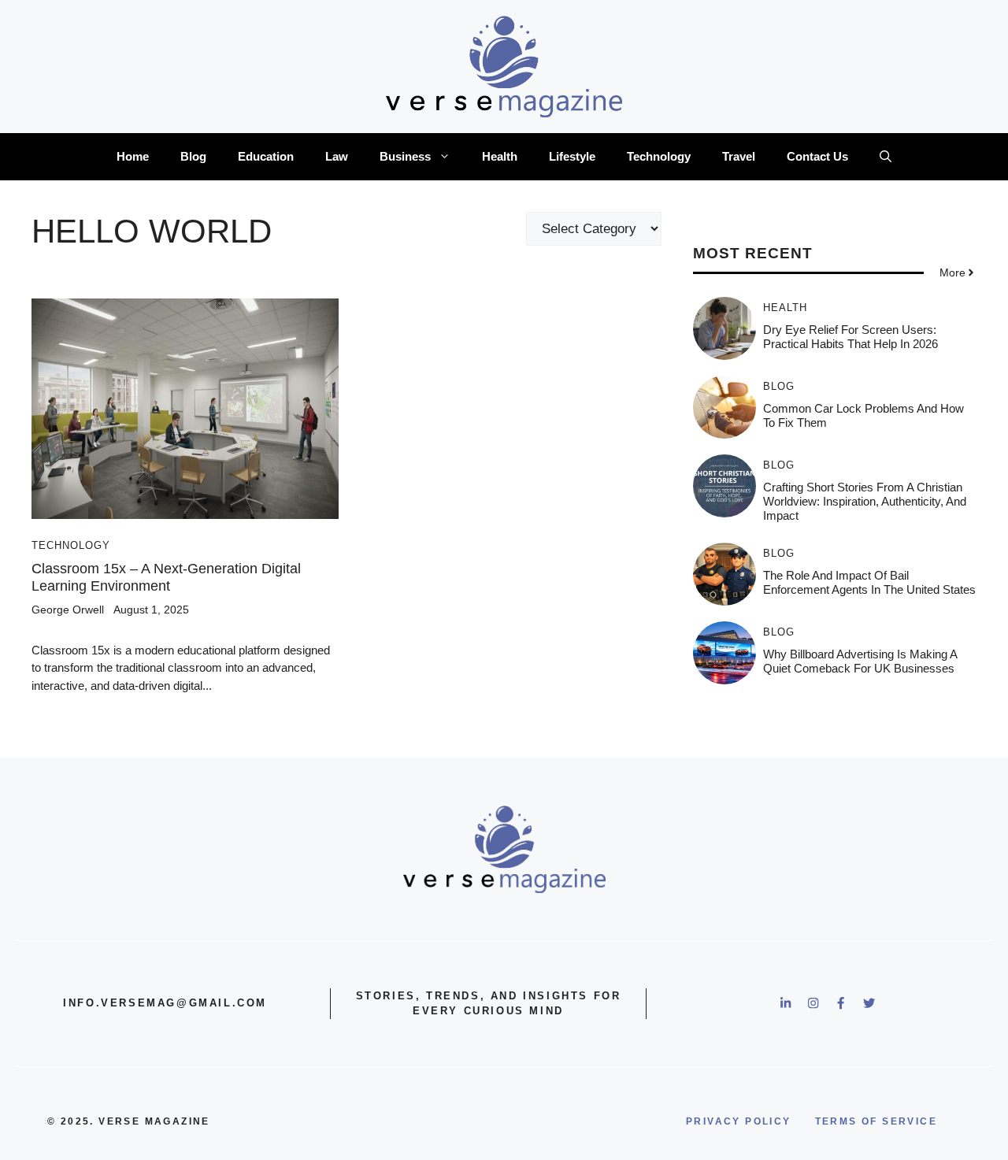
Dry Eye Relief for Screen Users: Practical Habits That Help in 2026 (850, 336)
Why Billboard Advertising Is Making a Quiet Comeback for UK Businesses (860, 661)
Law (336, 156)
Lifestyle (572, 156)
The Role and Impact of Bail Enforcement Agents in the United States (869, 582)
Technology (659, 156)
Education (266, 156)
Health (499, 156)
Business (405, 156)
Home (133, 156)
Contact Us (817, 156)
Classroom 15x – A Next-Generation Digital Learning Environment (166, 577)
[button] (885, 156)
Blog (193, 156)
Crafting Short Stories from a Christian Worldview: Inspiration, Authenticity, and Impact (864, 501)
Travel (738, 156)
